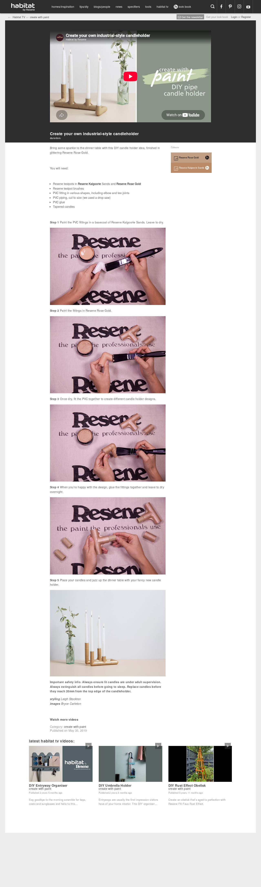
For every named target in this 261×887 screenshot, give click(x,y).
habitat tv (162, 6)
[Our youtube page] (248, 6)
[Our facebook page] (221, 6)
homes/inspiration (63, 6)
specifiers (134, 6)
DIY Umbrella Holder (115, 785)
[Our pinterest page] (230, 6)
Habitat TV (18, 17)
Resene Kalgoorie (89, 184)
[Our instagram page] (239, 6)
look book (184, 6)
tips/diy (84, 6)
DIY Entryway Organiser (48, 785)
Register (246, 17)
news (119, 6)
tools (148, 6)
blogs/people (102, 6)
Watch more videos (64, 719)
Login (234, 17)
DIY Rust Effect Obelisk (187, 785)
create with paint (39, 17)
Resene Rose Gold (128, 184)
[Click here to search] (212, 6)
